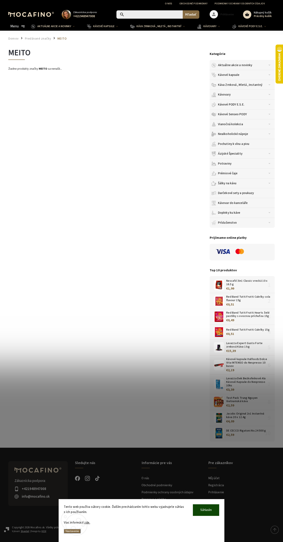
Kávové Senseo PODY (232, 114)
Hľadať (191, 14)
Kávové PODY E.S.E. (231, 104)
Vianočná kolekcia (230, 124)
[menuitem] (56, 26)
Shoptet (25, 531)
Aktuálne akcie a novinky (235, 65)
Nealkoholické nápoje (233, 134)
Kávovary (224, 94)
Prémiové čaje (227, 173)
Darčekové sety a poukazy (236, 193)
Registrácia (216, 485)
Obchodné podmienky (193, 3)
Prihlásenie (216, 492)
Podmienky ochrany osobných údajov (240, 3)
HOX (43, 531)
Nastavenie (72, 531)
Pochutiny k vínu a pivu (233, 144)
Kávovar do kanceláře (233, 203)
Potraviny (224, 163)
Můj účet (214, 478)
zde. (87, 522)
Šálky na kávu (227, 183)
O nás (168, 3)
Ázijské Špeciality (230, 153)
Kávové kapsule (228, 75)
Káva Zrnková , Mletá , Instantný (240, 84)
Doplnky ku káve (229, 212)
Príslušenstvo (227, 222)
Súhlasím (206, 510)
